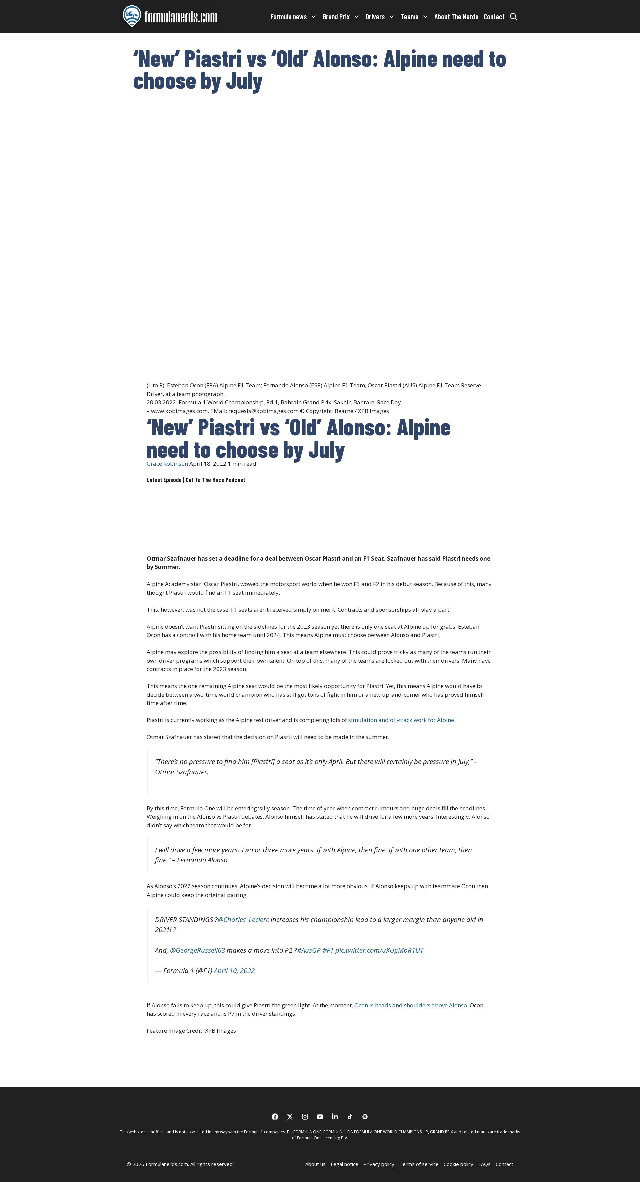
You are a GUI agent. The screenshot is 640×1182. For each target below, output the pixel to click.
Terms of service (419, 1164)
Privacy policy (378, 1164)
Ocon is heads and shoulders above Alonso (410, 1005)
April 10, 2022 (234, 970)
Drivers (375, 16)
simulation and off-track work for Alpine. (401, 720)
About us (315, 1164)
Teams (409, 16)
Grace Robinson (167, 463)
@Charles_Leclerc (243, 919)
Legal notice (344, 1164)
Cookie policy (458, 1164)
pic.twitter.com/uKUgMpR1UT (379, 950)
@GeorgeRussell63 (197, 950)
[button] (513, 16)
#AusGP (309, 950)
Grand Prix (336, 16)
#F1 (328, 950)
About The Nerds (456, 16)
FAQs (484, 1164)
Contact (494, 16)
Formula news (289, 16)
